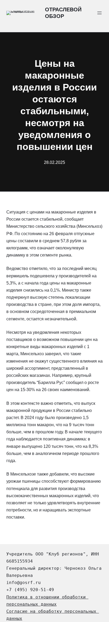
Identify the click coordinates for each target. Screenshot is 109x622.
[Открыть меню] (99, 13)
